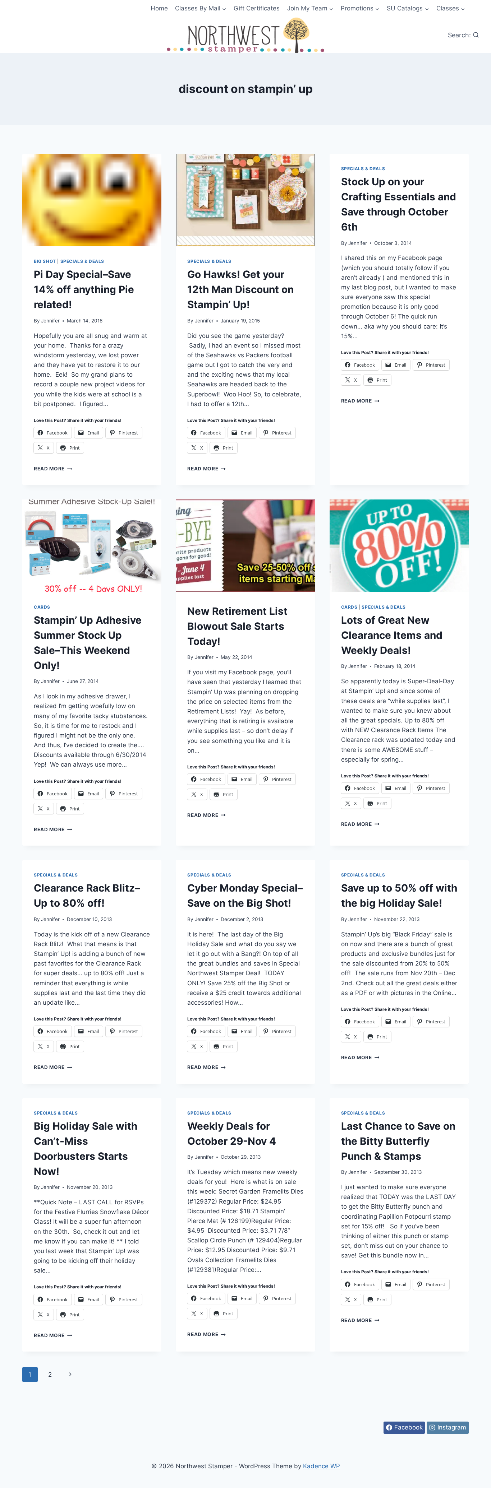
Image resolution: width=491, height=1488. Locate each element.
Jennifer (50, 321)
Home (159, 8)
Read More (53, 468)
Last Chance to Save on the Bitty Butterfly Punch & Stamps (398, 1141)
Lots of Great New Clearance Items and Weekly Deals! (391, 635)
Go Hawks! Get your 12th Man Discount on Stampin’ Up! (240, 289)
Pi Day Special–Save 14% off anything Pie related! (84, 289)
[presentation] (91, 200)
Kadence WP (321, 1466)
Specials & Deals (82, 261)
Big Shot (45, 261)
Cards (42, 607)
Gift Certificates (257, 8)
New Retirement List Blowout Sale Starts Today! (237, 626)
